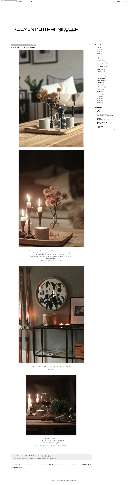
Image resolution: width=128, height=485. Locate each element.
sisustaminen (53, 458)
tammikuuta (101, 89)
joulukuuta (101, 58)
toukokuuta (101, 80)
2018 (98, 56)
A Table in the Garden (102, 127)
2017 (98, 92)
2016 (98, 94)
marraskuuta (101, 60)
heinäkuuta (101, 76)
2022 (98, 47)
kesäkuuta (101, 78)
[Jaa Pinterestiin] (50, 456)
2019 (98, 53)
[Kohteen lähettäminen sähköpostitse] (43, 456)
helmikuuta (101, 87)
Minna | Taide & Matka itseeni (104, 123)
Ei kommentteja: (37, 455)
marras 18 (102, 62)
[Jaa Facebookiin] (49, 456)
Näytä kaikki (112, 129)
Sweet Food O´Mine (102, 114)
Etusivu (51, 464)
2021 (98, 49)
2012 (98, 103)
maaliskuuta (101, 84)
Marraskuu (41, 458)
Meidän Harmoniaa (102, 122)
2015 (98, 96)
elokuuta (100, 74)
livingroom (31, 458)
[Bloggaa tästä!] (45, 456)
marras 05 (102, 66)
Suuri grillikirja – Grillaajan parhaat (105, 115)
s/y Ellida (99, 110)
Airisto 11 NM (100, 111)
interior (24, 458)
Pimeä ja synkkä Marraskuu (23, 47)
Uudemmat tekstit (16, 464)
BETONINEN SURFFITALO (103, 119)
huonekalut (19, 458)
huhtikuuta (101, 82)
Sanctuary (100, 126)
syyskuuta (101, 71)
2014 (98, 98)
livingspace (36, 458)
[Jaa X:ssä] (47, 456)
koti (27, 458)
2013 (98, 100)
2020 (98, 51)
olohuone (47, 458)
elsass (99, 118)
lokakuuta (101, 69)
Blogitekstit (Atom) (19, 467)
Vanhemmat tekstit (86, 464)
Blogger (74, 480)
